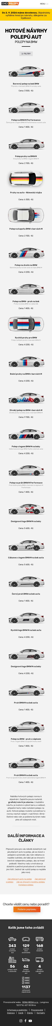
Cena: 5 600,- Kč (26, 524)
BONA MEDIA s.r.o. (30, 1002)
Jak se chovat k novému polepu (30, 882)
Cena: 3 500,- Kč (26, 87)
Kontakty (41, 1013)
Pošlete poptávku (27, 909)
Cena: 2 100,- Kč (26, 159)
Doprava (11, 1013)
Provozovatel (37, 1010)
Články (30, 1013)
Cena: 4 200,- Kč (26, 268)
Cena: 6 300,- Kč (26, 196)
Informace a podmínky (17, 1010)
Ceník (20, 1013)
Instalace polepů (26, 885)
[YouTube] (31, 1021)
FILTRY (27, 54)
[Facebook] (26, 1021)
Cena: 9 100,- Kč (26, 413)
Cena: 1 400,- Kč (26, 123)
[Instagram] (21, 1021)
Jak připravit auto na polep (19, 879)
